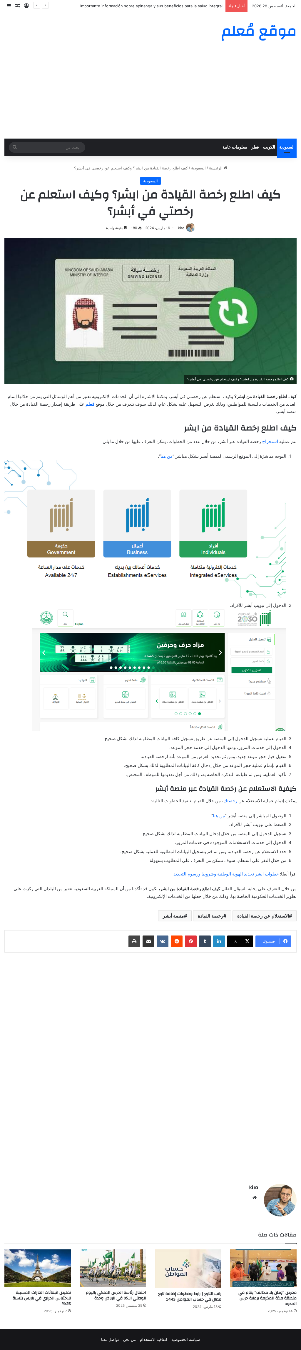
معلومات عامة (235, 147)
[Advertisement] (150, 94)
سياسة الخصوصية (185, 1339)
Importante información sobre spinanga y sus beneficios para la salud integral (151, 6)
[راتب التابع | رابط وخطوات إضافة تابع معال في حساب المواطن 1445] (188, 1268)
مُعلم (90, 404)
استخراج (270, 441)
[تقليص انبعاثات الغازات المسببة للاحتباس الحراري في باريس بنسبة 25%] (37, 1268)
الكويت (269, 147)
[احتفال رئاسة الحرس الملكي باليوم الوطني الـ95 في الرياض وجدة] (113, 1268)
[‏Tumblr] (205, 941)
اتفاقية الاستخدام (153, 1339)
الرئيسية (216, 168)
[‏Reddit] (177, 941)
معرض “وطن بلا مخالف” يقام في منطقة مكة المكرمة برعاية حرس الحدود (267, 1298)
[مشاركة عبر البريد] (148, 941)
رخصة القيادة (210, 916)
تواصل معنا (110, 1339)
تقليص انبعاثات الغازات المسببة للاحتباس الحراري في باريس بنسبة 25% (42, 1298)
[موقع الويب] (254, 1197)
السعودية (287, 147)
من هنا (166, 456)
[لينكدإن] (219, 941)
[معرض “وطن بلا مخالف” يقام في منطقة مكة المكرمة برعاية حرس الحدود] (263, 1268)
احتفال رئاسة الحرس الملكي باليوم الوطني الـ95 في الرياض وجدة (116, 1295)
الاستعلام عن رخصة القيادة (263, 916)
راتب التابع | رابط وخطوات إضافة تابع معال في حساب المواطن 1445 (189, 1296)
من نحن (129, 1339)
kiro (181, 228)
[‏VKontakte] (162, 941)
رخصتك (230, 800)
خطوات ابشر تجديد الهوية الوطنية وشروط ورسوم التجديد (226, 874)
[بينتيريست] (191, 941)
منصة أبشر (173, 916)
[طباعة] (134, 941)
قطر (255, 147)
